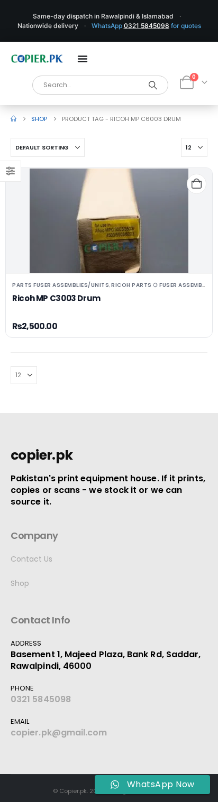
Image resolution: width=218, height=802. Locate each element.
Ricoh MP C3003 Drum (56, 298)
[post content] (109, 221)
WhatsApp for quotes (146, 26)
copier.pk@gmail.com (59, 732)
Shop (20, 583)
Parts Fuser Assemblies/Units (60, 285)
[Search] (153, 85)
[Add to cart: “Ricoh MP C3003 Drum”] (196, 183)
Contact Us (31, 559)
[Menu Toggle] (82, 58)
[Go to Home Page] (13, 119)
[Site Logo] (37, 58)
